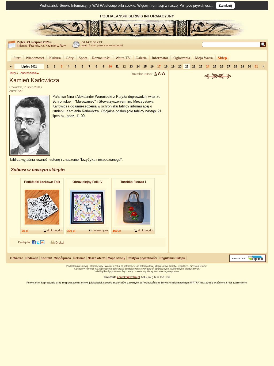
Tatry (12, 72)
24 (207, 66)
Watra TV (123, 58)
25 (214, 66)
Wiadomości (35, 58)
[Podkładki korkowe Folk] (42, 226)
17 (159, 66)
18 (166, 66)
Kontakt (46, 258)
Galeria (141, 58)
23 (200, 66)
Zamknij (225, 5)
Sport (83, 58)
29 (242, 66)
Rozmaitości (101, 58)
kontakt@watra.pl (128, 277)
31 (256, 66)
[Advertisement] (218, 118)
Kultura (55, 58)
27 (228, 66)
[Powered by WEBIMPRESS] (247, 261)
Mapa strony (116, 258)
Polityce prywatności (196, 5)
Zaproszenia (28, 72)
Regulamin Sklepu (172, 258)
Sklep (222, 58)
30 (249, 66)
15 (145, 66)
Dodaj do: (24, 242)
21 (186, 66)
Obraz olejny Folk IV (87, 182)
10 (110, 66)
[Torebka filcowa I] (133, 226)
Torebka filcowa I (133, 182)
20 (179, 66)
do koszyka (54, 230)
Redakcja (31, 258)
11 (117, 66)
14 (138, 66)
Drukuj (59, 242)
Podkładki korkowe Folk (42, 182)
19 (172, 66)
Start (17, 58)
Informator (160, 58)
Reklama (79, 258)
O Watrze (16, 258)
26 (221, 66)
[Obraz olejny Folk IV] (87, 226)
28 (235, 66)
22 (193, 66)
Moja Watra (204, 58)
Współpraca (62, 258)
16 (152, 66)
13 (131, 66)
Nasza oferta (96, 258)
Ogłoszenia (181, 58)
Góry (70, 58)
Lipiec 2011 (29, 66)
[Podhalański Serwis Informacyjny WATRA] (137, 36)
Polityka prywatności (142, 258)
